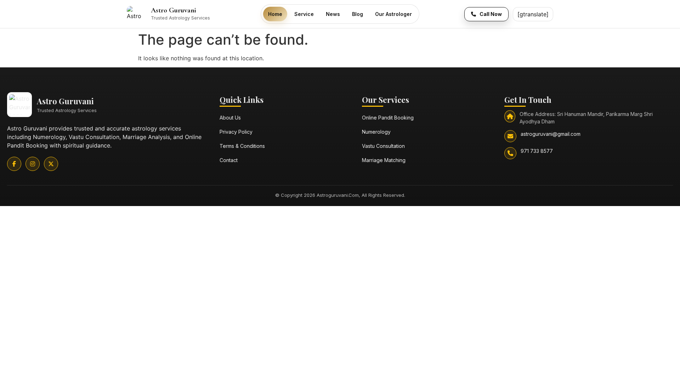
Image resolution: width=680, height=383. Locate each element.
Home (275, 14)
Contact (229, 160)
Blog (357, 14)
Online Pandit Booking (388, 118)
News (333, 14)
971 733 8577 (537, 151)
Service (304, 14)
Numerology (376, 132)
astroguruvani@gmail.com (550, 134)
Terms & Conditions (242, 146)
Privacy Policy (236, 132)
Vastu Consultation (383, 146)
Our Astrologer (393, 14)
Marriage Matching (384, 160)
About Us (230, 118)
